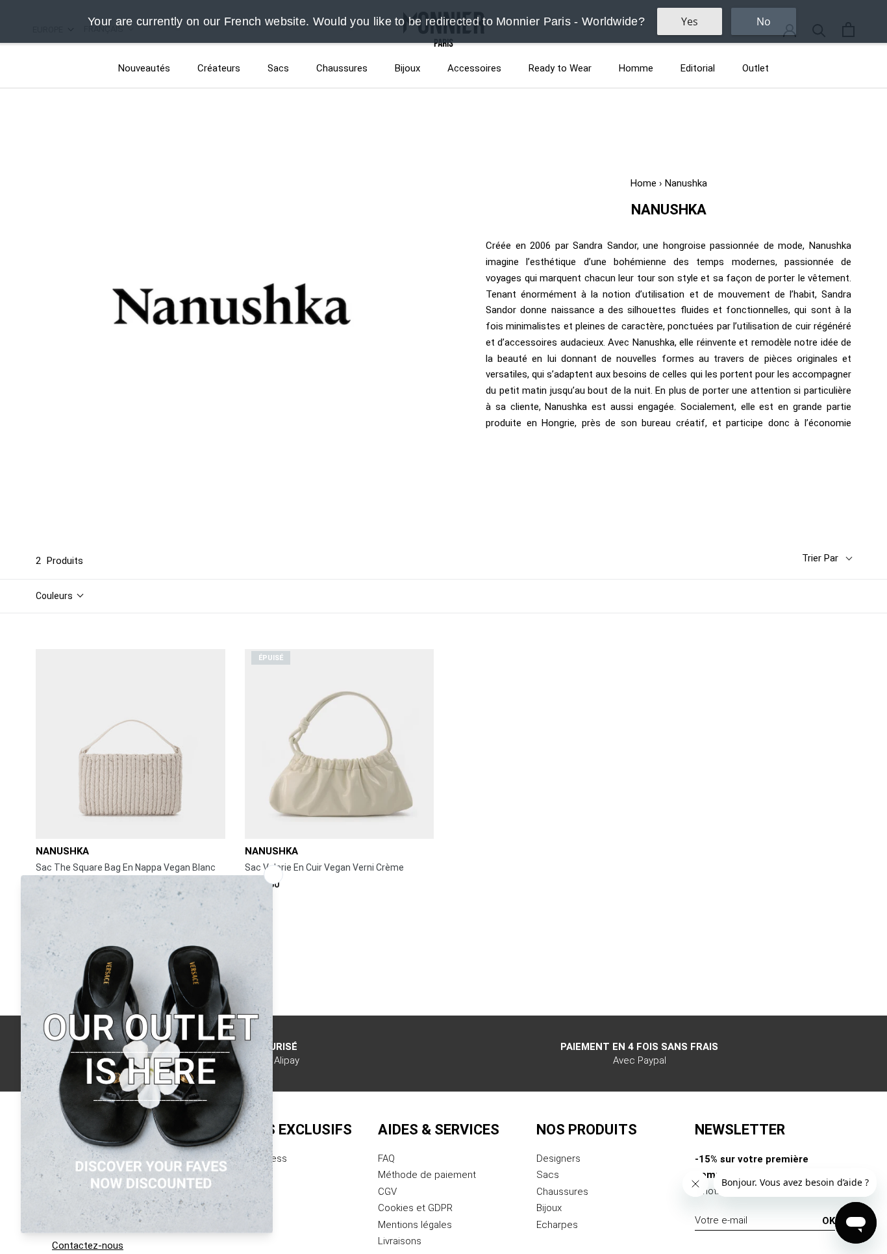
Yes (689, 21)
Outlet (755, 68)
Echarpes (557, 1225)
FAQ (386, 1158)
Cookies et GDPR (415, 1208)
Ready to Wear (560, 68)
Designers (558, 1158)
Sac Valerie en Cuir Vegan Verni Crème (324, 867)
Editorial (698, 68)
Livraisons (399, 1241)
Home (643, 183)
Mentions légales (415, 1225)
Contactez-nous (87, 1245)
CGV (387, 1191)
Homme (636, 68)
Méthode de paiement (427, 1175)
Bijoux (407, 68)
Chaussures (342, 68)
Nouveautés (144, 68)
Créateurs (218, 68)
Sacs (278, 68)
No (763, 21)
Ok (828, 1221)
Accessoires (474, 68)
